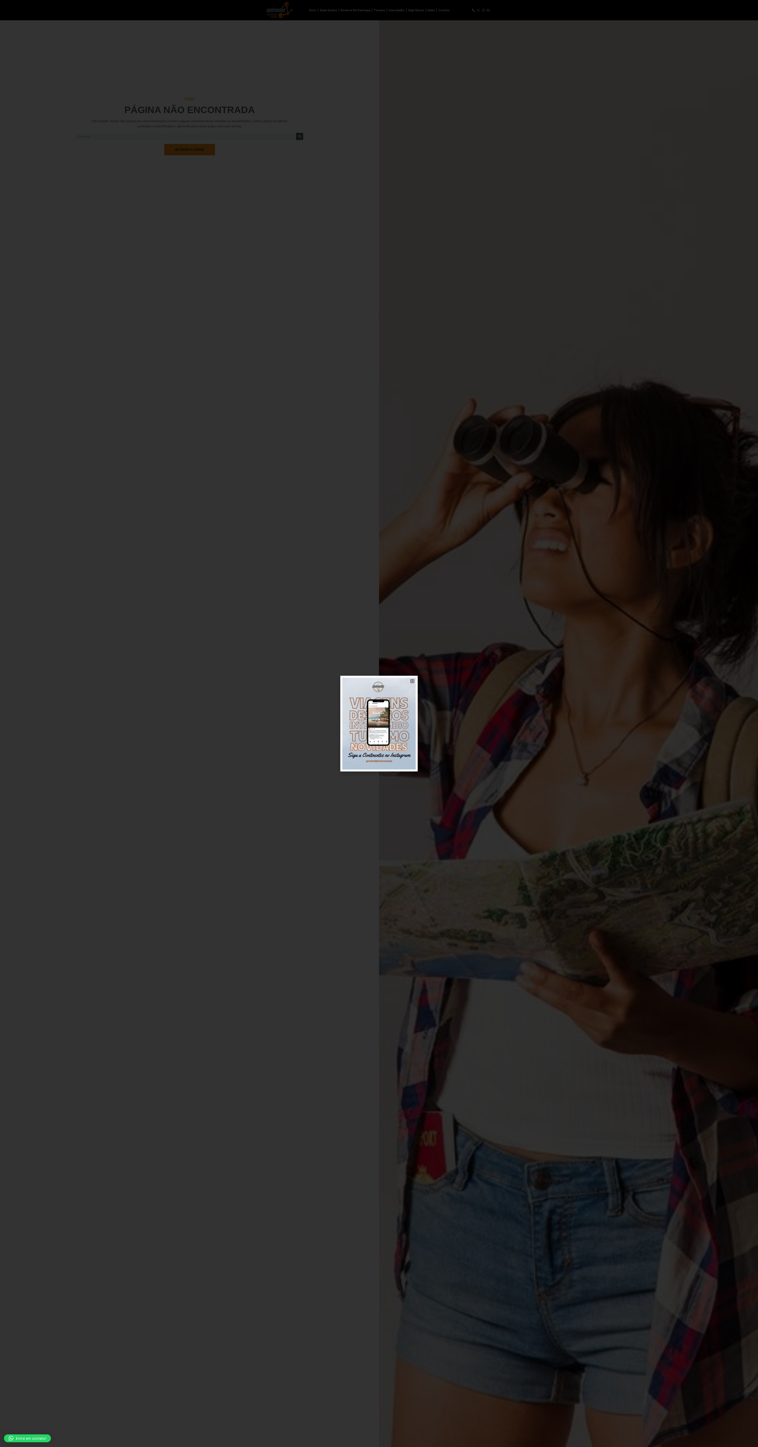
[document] (379, 723)
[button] (27, 1438)
